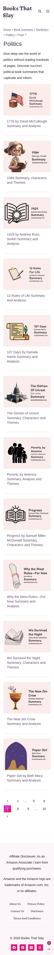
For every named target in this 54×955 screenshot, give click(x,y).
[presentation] (27, 100)
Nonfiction (42, 29)
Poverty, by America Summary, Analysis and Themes (24, 479)
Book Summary (23, 29)
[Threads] (40, 947)
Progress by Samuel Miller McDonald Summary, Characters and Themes (26, 540)
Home (7, 29)
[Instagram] (31, 947)
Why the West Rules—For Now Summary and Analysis (26, 601)
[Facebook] (14, 947)
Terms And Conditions (27, 918)
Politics (10, 34)
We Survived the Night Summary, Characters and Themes (26, 662)
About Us (15, 904)
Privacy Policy (36, 904)
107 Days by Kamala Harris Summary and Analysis (22, 356)
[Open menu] (47, 11)
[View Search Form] (40, 11)
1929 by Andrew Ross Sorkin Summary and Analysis (23, 239)
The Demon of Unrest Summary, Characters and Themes (26, 417)
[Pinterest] (23, 947)
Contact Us (17, 911)
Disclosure (37, 911)
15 (44, 809)
